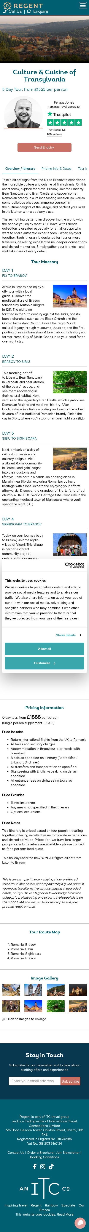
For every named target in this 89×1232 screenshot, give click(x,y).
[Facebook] (35, 1167)
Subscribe (70, 1081)
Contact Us (16, 1153)
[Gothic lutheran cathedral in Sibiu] (33, 990)
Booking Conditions (44, 1157)
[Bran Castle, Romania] (78, 990)
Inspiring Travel (16, 1205)
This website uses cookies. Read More (44, 1215)
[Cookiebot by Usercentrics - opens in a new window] (65, 565)
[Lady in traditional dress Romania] (11, 1006)
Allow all (44, 649)
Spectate (68, 1205)
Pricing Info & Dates (56, 169)
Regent (36, 1205)
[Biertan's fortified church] (78, 1006)
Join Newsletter (68, 1153)
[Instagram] (42, 1167)
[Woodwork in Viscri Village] (11, 990)
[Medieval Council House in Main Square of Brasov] (33, 1006)
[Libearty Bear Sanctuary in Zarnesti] (56, 1006)
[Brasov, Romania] (56, 990)
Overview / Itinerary (20, 169)
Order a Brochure (40, 1153)
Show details (66, 635)
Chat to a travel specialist (44, 147)
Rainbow (51, 1205)
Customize (42, 663)
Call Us (15, 11)
